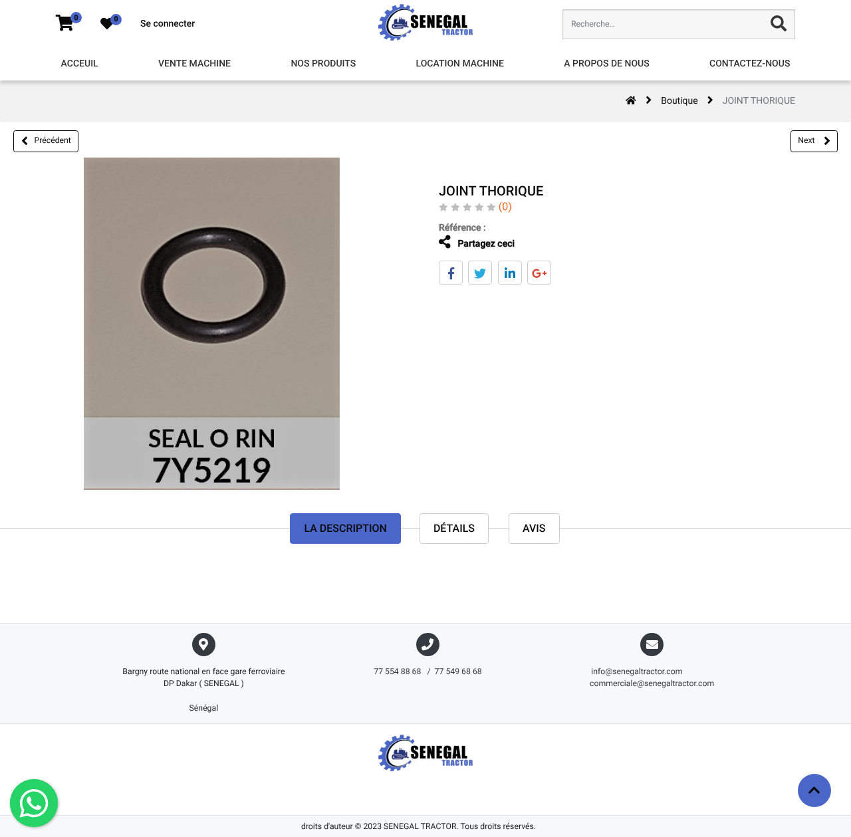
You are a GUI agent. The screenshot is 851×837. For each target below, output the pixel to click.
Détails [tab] (454, 528)
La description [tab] (345, 528)
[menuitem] (79, 64)
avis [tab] (534, 528)
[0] (65, 24)
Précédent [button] (53, 140)
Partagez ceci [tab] (485, 244)
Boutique (679, 101)
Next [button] (807, 140)
